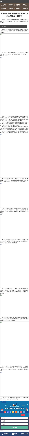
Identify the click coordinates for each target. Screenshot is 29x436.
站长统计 (2, 430)
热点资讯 (18, 8)
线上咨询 (25, 433)
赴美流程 (11, 8)
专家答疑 (3, 8)
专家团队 (18, 5)
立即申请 (14, 427)
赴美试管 (3, 5)
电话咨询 (6, 433)
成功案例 (11, 5)
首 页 (15, 433)
